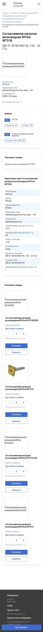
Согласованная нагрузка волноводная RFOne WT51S (19, 525)
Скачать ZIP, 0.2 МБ (14, 140)
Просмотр (10, 125)
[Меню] (4, 4)
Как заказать (21, 627)
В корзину (16, 346)
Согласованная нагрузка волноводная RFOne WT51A (19, 387)
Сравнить (16, 352)
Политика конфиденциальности (18, 622)
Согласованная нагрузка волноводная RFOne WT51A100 (21, 456)
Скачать (25, 125)
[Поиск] (39, 4)
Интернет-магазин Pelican (16, 614)
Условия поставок (13, 624)
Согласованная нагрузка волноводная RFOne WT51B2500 (21, 319)
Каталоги (10, 599)
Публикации (11, 601)
